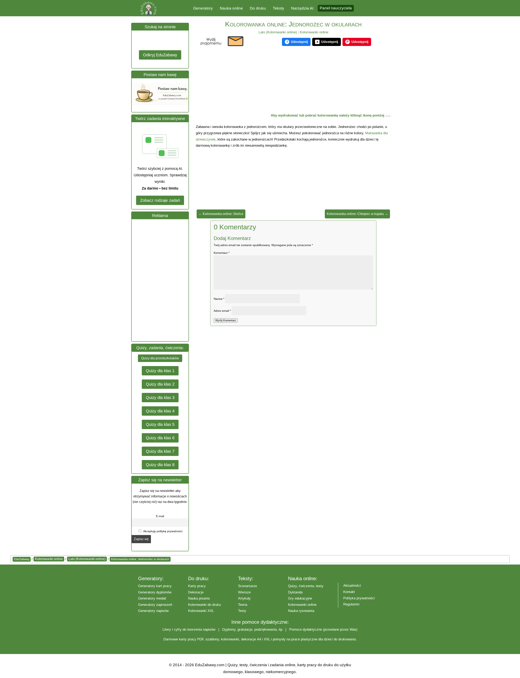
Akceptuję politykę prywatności (162, 531)
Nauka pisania (199, 598)
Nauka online (231, 8)
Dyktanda (295, 592)
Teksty (278, 8)
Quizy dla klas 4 (160, 411)
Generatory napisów (153, 611)
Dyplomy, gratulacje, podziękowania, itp (252, 629)
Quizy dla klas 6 (160, 438)
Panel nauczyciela (336, 8)
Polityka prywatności (359, 598)
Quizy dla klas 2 (160, 384)
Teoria (242, 605)
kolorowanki (230, 639)
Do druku (258, 8)
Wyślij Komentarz (225, 320)
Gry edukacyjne (300, 598)
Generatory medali (152, 598)
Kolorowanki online (314, 32)
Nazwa (219, 298)
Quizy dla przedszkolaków (160, 358)
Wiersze (244, 592)
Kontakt (349, 592)
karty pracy (187, 639)
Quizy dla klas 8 (160, 464)
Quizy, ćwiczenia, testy (305, 586)
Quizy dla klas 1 (160, 370)
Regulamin (351, 604)
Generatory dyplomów (154, 592)
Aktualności (352, 586)
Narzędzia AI (302, 8)
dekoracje (248, 639)
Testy (242, 611)
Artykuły (244, 598)
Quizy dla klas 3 (160, 397)
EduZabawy (21, 559)
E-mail (160, 516)
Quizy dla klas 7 (160, 451)
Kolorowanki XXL (201, 611)
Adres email (222, 310)
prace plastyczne (304, 639)
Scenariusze (247, 586)
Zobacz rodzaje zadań (160, 200)
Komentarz (222, 252)
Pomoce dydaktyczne (305, 629)
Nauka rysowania (301, 611)
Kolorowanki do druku (204, 605)
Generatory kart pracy (155, 586)
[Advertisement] (162, 280)
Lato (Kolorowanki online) (278, 32)
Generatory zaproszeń (155, 605)
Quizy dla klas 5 (160, 424)
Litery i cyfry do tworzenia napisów (188, 629)
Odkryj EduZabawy (160, 55)
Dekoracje (196, 592)
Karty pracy (197, 586)
